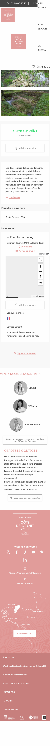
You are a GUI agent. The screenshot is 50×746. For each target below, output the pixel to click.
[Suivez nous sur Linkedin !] (25, 560)
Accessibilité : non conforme (15, 683)
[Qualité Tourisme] (21, 717)
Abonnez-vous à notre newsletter (25, 498)
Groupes (8, 701)
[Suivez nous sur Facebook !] (16, 552)
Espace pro (9, 692)
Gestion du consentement (15, 674)
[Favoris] (33, 67)
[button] (38, 67)
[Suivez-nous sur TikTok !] (25, 552)
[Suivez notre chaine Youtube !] (33, 552)
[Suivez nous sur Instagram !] (8, 552)
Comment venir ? (24, 633)
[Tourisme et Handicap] (44, 717)
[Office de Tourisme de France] (33, 717)
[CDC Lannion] (9, 717)
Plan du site (8, 657)
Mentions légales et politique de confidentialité (24, 666)
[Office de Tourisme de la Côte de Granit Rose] (18, 39)
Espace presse (10, 709)
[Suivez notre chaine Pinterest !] (42, 552)
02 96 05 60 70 (25, 583)
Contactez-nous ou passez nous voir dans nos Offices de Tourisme (25, 440)
